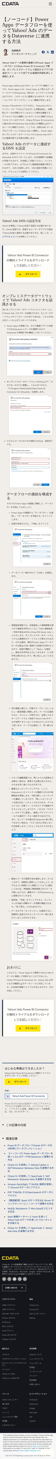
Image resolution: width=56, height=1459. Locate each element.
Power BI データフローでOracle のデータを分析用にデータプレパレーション (30, 1147)
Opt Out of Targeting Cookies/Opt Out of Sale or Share (28, 1455)
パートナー (6, 1369)
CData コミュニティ (10, 1400)
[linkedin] (4, 1279)
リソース (5, 1412)
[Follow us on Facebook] (43, 52)
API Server (6, 1322)
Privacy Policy (36, 1446)
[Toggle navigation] (49, 4)
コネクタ (5, 1354)
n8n (30, 1417)
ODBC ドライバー (9, 1305)
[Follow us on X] (47, 52)
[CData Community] (25, 1279)
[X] (9, 1279)
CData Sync (34, 1305)
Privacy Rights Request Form (30, 1451)
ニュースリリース (36, 1359)
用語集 (4, 1421)
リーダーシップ (35, 1371)
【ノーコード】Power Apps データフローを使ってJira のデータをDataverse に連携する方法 (30, 1156)
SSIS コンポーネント (37, 1314)
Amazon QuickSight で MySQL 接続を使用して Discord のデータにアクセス (30, 1186)
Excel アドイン (8, 1331)
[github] (20, 1279)
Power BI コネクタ (9, 1335)
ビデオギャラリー (9, 1425)
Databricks (33, 1404)
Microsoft (33, 1412)
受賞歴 (32, 1367)
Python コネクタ (8, 1318)
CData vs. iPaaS (8, 1374)
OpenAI (32, 1421)
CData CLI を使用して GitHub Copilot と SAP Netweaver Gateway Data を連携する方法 (31, 1168)
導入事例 (5, 1404)
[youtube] (14, 1279)
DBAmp (32, 1318)
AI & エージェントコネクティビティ (14, 1364)
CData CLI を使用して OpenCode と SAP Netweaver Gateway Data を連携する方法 (29, 1178)
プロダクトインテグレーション (14, 1359)
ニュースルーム (35, 1363)
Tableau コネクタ (9, 1339)
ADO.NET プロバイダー (11, 1314)
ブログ (4, 1408)
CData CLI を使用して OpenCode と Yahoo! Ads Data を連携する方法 (30, 1229)
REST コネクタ (7, 1326)
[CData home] (12, 4)
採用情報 (32, 1380)
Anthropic (33, 1400)
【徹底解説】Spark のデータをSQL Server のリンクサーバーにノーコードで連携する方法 (31, 1202)
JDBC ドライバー (9, 1309)
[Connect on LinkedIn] (52, 52)
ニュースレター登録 (10, 1417)
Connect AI (33, 1309)
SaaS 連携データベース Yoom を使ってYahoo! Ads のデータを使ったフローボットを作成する (30, 1220)
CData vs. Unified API (10, 1378)
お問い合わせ (11, 1287)
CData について (35, 1354)
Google (32, 1408)
